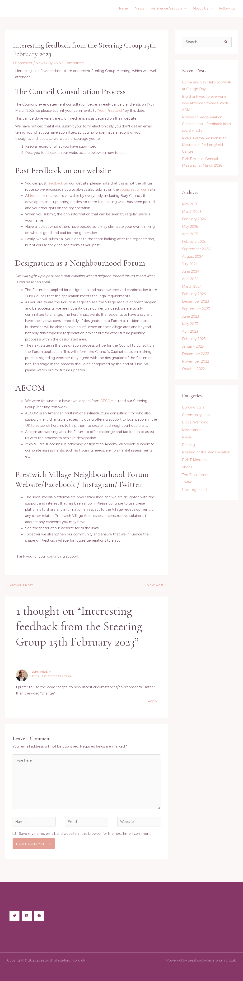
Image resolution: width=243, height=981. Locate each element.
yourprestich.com (134, 189)
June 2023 (190, 316)
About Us (200, 8)
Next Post (157, 585)
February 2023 (194, 339)
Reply (152, 701)
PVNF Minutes (194, 460)
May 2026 (190, 204)
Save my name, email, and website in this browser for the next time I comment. (85, 833)
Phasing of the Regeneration (206, 452)
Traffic (187, 482)
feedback (55, 183)
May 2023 (190, 324)
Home (122, 8)
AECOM (107, 401)
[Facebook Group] (39, 916)
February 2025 (194, 241)
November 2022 (195, 361)
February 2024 (194, 294)
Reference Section (166, 8)
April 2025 (190, 234)
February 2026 (194, 219)
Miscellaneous (193, 430)
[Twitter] (14, 916)
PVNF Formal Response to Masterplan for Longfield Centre (204, 145)
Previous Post (19, 585)
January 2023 (193, 346)
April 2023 (190, 331)
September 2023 (196, 309)
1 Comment (23, 63)
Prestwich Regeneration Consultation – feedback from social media (206, 124)
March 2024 (192, 286)
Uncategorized (194, 490)
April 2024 (190, 279)
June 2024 (190, 271)
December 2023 (195, 301)
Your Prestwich (110, 110)
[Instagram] (27, 916)
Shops (187, 467)
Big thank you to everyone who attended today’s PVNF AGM (205, 103)
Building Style (193, 407)
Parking (188, 445)
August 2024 (192, 256)
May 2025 (190, 226)
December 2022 (195, 354)
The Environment (196, 475)
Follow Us (227, 8)
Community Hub (196, 415)
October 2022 (193, 369)
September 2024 (196, 249)
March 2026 (191, 211)
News (139, 8)
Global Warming (195, 422)
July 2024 (190, 264)
